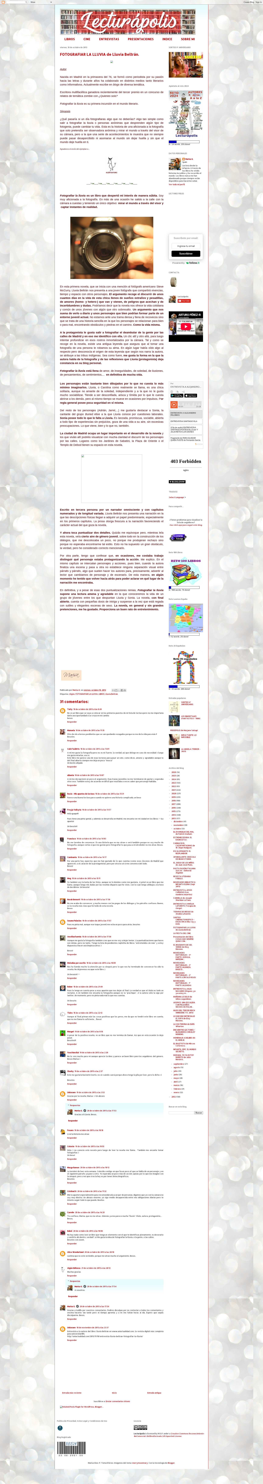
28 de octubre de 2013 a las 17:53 (101, 1111)
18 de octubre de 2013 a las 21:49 (88, 987)
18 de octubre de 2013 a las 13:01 (95, 749)
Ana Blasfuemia (74, 936)
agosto (177, 1067)
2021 (174, 790)
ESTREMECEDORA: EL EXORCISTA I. (182, 838)
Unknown (71, 1092)
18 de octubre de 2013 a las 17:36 (95, 899)
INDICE (167, 39)
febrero (177, 1089)
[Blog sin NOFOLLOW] (178, 541)
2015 (174, 811)
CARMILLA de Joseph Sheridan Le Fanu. (182, 899)
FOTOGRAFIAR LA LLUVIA (86, 694)
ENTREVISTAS (109, 39)
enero (177, 1092)
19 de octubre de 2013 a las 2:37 (89, 1071)
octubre (177, 828)
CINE (87, 39)
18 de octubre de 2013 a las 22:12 (88, 1013)
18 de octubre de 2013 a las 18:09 (101, 963)
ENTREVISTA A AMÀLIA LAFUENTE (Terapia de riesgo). (184, 906)
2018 (174, 800)
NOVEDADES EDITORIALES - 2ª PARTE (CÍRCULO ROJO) (184, 975)
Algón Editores (74, 1268)
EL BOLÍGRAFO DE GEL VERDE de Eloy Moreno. (182, 947)
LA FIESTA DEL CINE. (182, 933)
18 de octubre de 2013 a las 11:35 (90, 730)
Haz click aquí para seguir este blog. (186, 525)
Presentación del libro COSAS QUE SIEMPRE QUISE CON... (183, 939)
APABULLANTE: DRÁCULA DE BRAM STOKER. (184, 858)
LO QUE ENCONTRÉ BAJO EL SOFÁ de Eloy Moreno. (184, 1018)
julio (176, 1071)
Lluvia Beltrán (111, 694)
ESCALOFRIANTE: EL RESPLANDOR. (182, 852)
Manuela (71, 730)
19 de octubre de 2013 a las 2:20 (94, 1052)
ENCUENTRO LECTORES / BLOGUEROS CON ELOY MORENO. (184, 1032)
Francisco (71, 839)
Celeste (70, 1146)
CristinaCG (71, 1191)
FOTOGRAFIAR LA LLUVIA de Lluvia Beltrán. (184, 928)
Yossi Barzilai (73, 1052)
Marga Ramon (73, 1167)
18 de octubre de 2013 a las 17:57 (96, 921)
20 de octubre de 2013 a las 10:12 (94, 1167)
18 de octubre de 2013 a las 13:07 (89, 775)
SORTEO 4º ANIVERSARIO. (187, 703)
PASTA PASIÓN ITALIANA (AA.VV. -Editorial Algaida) (184, 870)
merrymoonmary (140, 1463)
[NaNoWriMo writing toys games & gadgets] (186, 142)
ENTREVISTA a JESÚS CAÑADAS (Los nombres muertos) (182, 892)
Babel (69, 1231)
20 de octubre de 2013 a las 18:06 (88, 1231)
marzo (177, 1085)
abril (176, 1082)
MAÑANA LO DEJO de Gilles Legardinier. (182, 998)
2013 (174, 818)
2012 (174, 1097)
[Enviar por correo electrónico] (113, 690)
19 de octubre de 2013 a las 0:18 (89, 1031)
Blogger (171, 1463)
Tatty (69, 709)
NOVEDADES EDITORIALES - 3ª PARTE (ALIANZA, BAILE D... (182, 966)
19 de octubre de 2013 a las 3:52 (91, 1092)
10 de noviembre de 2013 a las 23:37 (93, 1327)
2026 (174, 772)
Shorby (70, 1071)
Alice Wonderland (75, 1252)
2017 (174, 804)
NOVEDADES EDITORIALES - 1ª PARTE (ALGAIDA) (182, 983)
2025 (174, 776)
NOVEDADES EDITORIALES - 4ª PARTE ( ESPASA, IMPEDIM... (182, 956)
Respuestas (75, 1105)
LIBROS (69, 39)
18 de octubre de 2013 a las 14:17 (92, 857)
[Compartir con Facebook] (121, 690)
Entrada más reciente (71, 1393)
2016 (174, 808)
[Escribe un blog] (116, 690)
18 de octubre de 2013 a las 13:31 (109, 794)
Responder (72, 722)
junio (176, 1074)
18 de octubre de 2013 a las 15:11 (86, 878)
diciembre (178, 821)
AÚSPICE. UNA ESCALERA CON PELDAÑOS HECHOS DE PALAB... (184, 1004)
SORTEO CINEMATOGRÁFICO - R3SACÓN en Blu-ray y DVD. (184, 920)
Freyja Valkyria (74, 810)
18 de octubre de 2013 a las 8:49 (87, 709)
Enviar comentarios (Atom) (118, 1401)
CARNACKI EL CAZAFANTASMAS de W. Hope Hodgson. (184, 845)
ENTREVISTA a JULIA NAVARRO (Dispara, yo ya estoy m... (184, 991)
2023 (174, 783)
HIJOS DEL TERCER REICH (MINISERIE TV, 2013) (184, 1011)
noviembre (179, 825)
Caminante (72, 857)
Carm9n (70, 1212)
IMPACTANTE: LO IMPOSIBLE (188, 736)
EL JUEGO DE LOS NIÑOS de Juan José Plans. (183, 864)
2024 (174, 779)
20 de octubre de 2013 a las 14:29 (90, 1212)
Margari (70, 1031)
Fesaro (70, 1130)
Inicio (114, 1393)
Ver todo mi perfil (177, 184)
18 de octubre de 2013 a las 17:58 (96, 936)
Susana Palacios (74, 921)
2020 (174, 793)
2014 (174, 815)
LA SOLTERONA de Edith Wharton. (184, 1025)
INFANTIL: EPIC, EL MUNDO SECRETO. (184, 1050)
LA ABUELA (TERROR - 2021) (190, 750)
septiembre (179, 1064)
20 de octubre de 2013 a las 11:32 (91, 1191)
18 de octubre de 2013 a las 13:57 (96, 810)
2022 (174, 786)
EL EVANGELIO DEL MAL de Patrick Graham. (183, 833)
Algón (72, 694)
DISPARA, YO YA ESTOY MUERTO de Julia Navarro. (183, 1057)
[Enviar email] (174, 282)
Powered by (178, 263)
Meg (69, 878)
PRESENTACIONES (141, 39)
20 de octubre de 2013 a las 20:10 (99, 1252)
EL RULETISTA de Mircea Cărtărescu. (184, 1044)
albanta (70, 775)
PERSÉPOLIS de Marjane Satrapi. (184, 730)
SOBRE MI (188, 39)
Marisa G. (78, 1111)
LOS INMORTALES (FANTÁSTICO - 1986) (190, 717)
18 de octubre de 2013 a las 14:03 (91, 839)
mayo (176, 1078)
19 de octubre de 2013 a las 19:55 (89, 1146)
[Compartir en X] (119, 690)
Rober (70, 987)
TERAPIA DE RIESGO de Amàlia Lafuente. (183, 913)
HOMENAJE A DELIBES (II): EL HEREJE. (184, 1039)
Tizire (70, 1013)
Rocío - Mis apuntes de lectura (80, 794)
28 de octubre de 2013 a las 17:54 (101, 1286)
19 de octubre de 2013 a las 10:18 (88, 1130)
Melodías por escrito (76, 963)
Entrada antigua (154, 1393)
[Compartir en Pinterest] (124, 690)
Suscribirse (186, 253)
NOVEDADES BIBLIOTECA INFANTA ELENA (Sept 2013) (184, 884)
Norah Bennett (73, 899)
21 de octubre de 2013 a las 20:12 (95, 1268)
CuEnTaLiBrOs (73, 749)
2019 (174, 797)
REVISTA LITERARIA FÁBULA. (182, 877)
